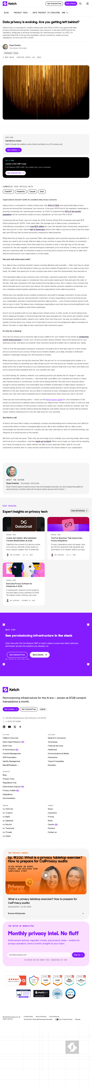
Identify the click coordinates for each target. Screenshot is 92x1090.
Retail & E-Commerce (57, 738)
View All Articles (78, 511)
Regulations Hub (9, 783)
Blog (6, 12)
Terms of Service (40, 1016)
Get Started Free (54, 3)
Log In (42, 709)
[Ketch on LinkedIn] (4, 727)
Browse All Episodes (16, 913)
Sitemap (77, 1019)
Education (52, 765)
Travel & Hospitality (56, 761)
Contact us (52, 832)
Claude (32, 191)
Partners (51, 828)
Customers (52, 813)
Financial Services (55, 746)
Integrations (7, 794)
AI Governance (9, 749)
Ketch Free (7, 746)
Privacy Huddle (9, 790)
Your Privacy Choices (65, 1019)
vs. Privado (7, 832)
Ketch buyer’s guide (54, 399)
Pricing (51, 817)
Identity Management (11, 761)
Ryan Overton (15, 45)
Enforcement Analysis (12, 786)
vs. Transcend (8, 828)
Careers (51, 824)
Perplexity (21, 191)
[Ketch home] (9, 3)
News (50, 820)
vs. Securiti (7, 824)
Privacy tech (20, 12)
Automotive (52, 757)
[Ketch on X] (14, 727)
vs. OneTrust (8, 809)
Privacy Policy (28, 1016)
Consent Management (12, 753)
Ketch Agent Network (12, 742)
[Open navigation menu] (87, 3)
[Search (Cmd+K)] (80, 3)
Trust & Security (54, 1016)
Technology (52, 742)
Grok (42, 191)
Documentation (9, 798)
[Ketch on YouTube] (9, 727)
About (50, 809)
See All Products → (11, 765)
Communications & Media (58, 753)
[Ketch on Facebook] (20, 727)
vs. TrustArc (8, 813)
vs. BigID (6, 817)
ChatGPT (8, 191)
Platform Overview (10, 738)
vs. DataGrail (8, 820)
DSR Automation (9, 757)
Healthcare (52, 749)
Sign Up (77, 955)
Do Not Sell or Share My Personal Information (38, 1019)
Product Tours (8, 779)
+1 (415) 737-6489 (13, 721)
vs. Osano (7, 836)
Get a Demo (71, 3)
